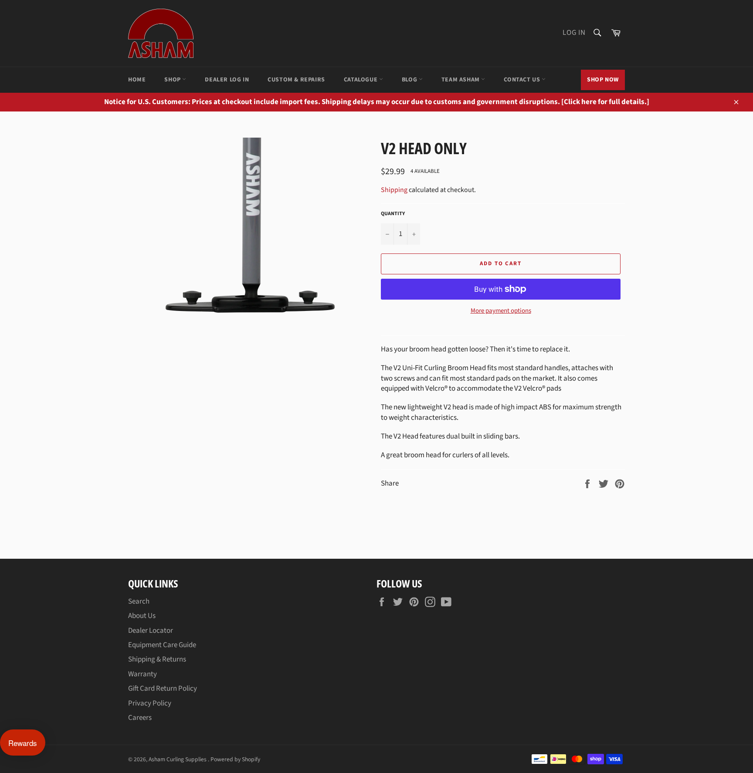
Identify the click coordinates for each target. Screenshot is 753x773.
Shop (173, 79)
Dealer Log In (227, 79)
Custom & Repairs (296, 79)
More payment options (501, 311)
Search (138, 601)
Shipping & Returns (157, 659)
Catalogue (361, 79)
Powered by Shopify (235, 759)
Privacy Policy (149, 703)
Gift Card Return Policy (162, 688)
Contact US (523, 79)
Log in (574, 32)
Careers (140, 717)
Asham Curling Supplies (178, 759)
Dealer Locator (150, 630)
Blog (410, 79)
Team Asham (461, 79)
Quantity (393, 213)
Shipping (394, 190)
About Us (142, 616)
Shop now (603, 79)
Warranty (142, 674)
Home (137, 79)
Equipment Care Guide (162, 645)
